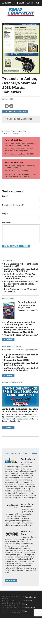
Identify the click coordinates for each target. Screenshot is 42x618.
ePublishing (16, 612)
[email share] (7, 106)
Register (29, 3)
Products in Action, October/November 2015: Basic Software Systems (20, 150)
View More (8, 339)
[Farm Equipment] (9, 310)
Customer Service (29, 597)
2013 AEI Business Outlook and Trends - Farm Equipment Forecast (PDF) (21, 175)
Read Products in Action (15, 112)
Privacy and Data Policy (29, 608)
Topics (8, 3)
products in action (12, 133)
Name (5, 196)
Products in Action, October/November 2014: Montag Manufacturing (20, 145)
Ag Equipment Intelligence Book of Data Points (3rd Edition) (21, 369)
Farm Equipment (27, 302)
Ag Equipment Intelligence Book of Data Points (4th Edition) (21, 270)
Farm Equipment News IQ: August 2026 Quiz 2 (20, 290)
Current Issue (27, 600)
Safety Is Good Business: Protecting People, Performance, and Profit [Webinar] (21, 283)
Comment (6, 222)
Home (25, 604)
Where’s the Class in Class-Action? (21, 335)
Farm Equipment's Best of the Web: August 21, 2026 (21, 265)
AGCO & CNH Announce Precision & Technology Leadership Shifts (20, 410)
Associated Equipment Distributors (17, 417)
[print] (11, 106)
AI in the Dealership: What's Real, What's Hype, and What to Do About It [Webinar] (20, 276)
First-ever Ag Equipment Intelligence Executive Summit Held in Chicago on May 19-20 (19, 329)
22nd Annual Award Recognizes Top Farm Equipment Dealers (19, 323)
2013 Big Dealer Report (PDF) (16, 171)
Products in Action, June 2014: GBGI (19, 154)
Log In (21, 3)
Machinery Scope (27, 532)
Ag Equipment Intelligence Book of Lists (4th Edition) (21, 364)
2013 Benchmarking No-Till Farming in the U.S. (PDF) (20, 167)
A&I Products (28, 459)
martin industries (19, 131)
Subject (5, 214)
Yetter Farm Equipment (27, 505)
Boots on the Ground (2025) (17, 360)
